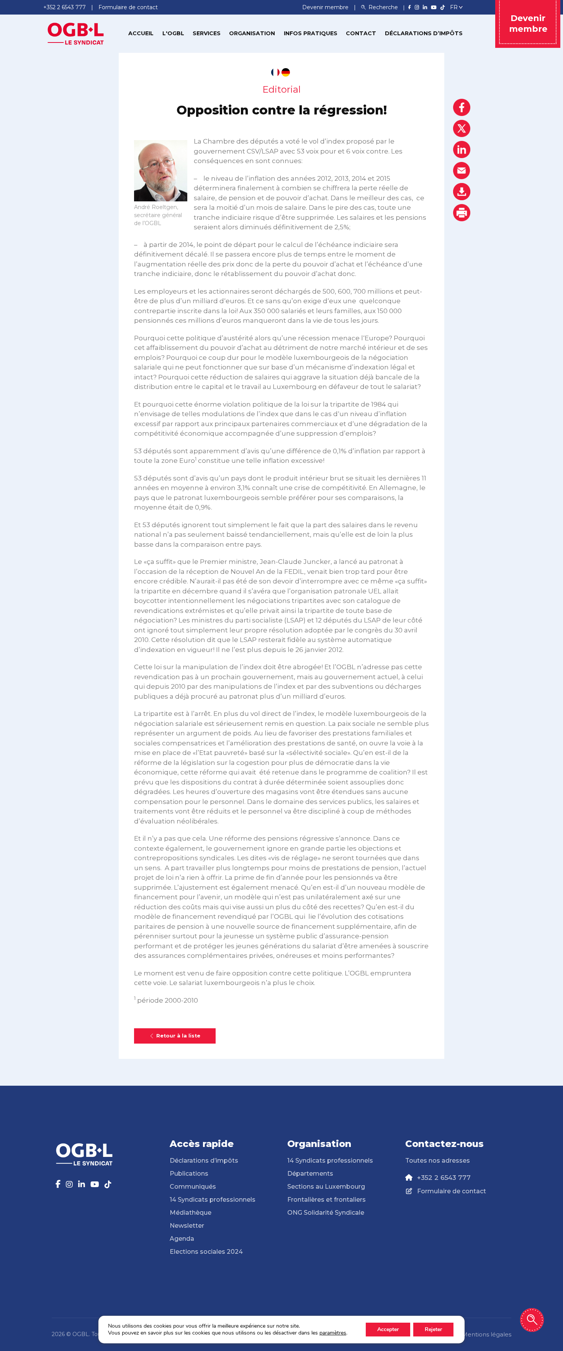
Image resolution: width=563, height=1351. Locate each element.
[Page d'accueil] (75, 33)
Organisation (252, 33)
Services (207, 33)
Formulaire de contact (451, 1191)
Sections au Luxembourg (326, 1186)
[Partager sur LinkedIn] (461, 149)
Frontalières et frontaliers (326, 1199)
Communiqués (193, 1186)
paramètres (332, 1333)
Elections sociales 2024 (206, 1251)
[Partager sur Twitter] (461, 128)
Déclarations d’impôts (424, 33)
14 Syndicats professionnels (212, 1199)
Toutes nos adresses (437, 1160)
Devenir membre (326, 7)
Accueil (141, 33)
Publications (189, 1173)
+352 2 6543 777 (444, 1177)
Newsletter (187, 1225)
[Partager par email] (461, 170)
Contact (361, 33)
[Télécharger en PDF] (461, 191)
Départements (310, 1173)
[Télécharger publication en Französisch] (275, 72)
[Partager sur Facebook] (461, 107)
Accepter (388, 1329)
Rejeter (433, 1329)
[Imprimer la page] (461, 212)
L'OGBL (173, 33)
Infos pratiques (310, 33)
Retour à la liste (178, 1036)
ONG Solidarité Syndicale (325, 1212)
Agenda (182, 1238)
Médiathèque (190, 1212)
